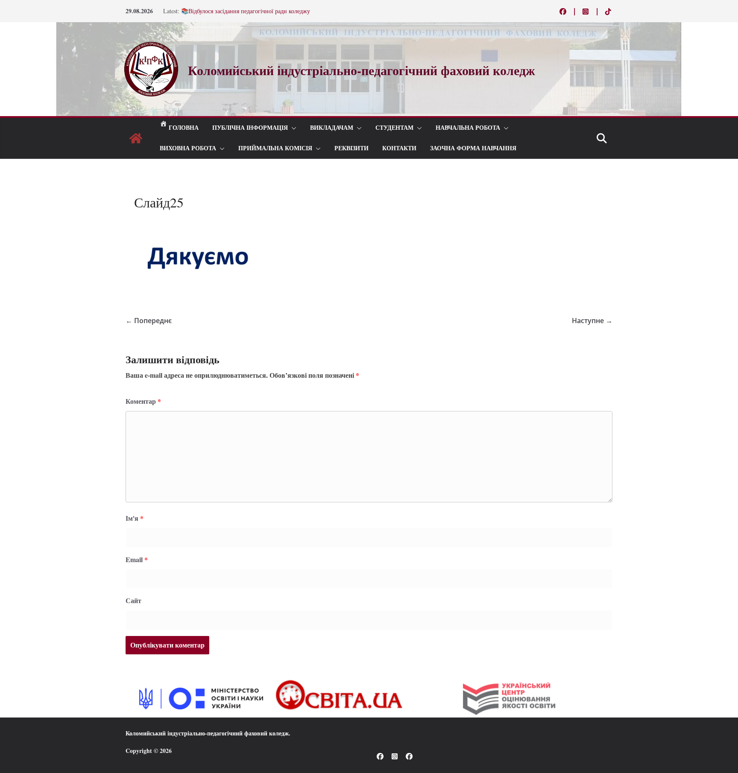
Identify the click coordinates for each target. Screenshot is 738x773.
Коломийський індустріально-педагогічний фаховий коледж (207, 733)
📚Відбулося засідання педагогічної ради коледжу (245, 13)
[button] (292, 128)
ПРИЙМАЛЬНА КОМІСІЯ (275, 148)
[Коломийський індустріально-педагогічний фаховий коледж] (136, 138)
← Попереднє (149, 320)
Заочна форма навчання (473, 148)
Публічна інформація (250, 128)
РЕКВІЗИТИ (351, 148)
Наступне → (592, 320)
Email (137, 559)
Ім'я (135, 518)
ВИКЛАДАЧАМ (331, 128)
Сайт (133, 600)
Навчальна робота (468, 128)
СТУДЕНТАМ (394, 128)
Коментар (143, 401)
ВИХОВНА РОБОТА (188, 148)
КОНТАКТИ (399, 148)
